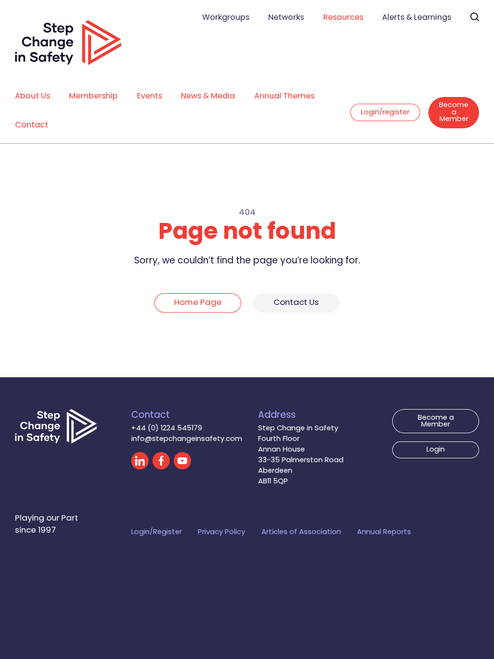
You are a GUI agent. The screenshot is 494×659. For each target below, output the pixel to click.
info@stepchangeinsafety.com (186, 439)
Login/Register (156, 532)
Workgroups (225, 18)
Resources (343, 18)
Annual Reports (384, 532)
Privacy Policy (221, 532)
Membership (93, 96)
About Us (32, 96)
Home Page (198, 303)
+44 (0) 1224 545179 (166, 428)
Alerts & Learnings (416, 18)
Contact (31, 125)
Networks (286, 18)
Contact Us (296, 303)
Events (149, 96)
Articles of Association (301, 532)
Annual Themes (284, 96)
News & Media (208, 96)
